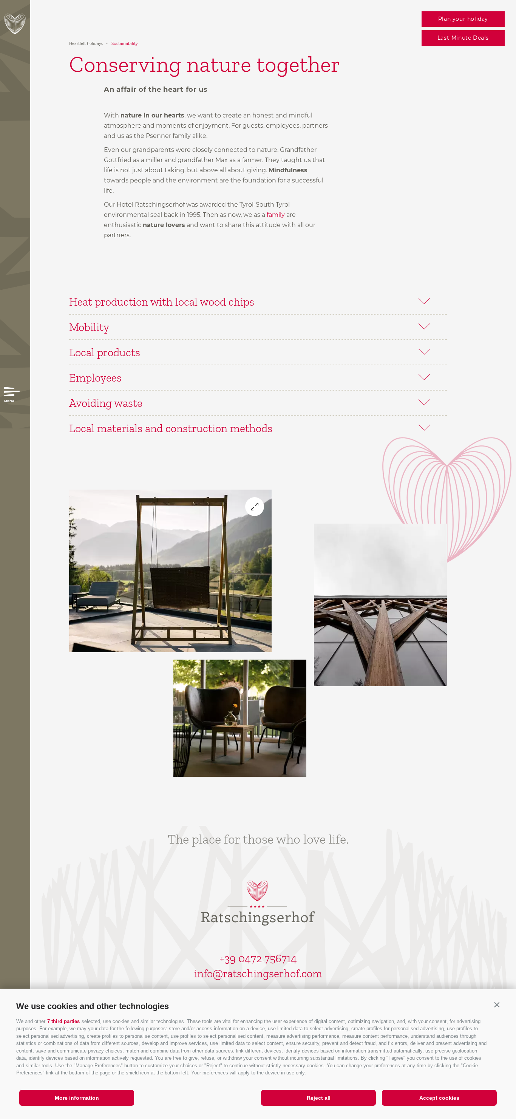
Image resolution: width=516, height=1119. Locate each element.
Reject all (319, 1098)
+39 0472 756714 (258, 958)
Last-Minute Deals (463, 37)
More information (77, 1098)
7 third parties (63, 1021)
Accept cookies (439, 1098)
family (276, 214)
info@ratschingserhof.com (258, 973)
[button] (497, 1005)
